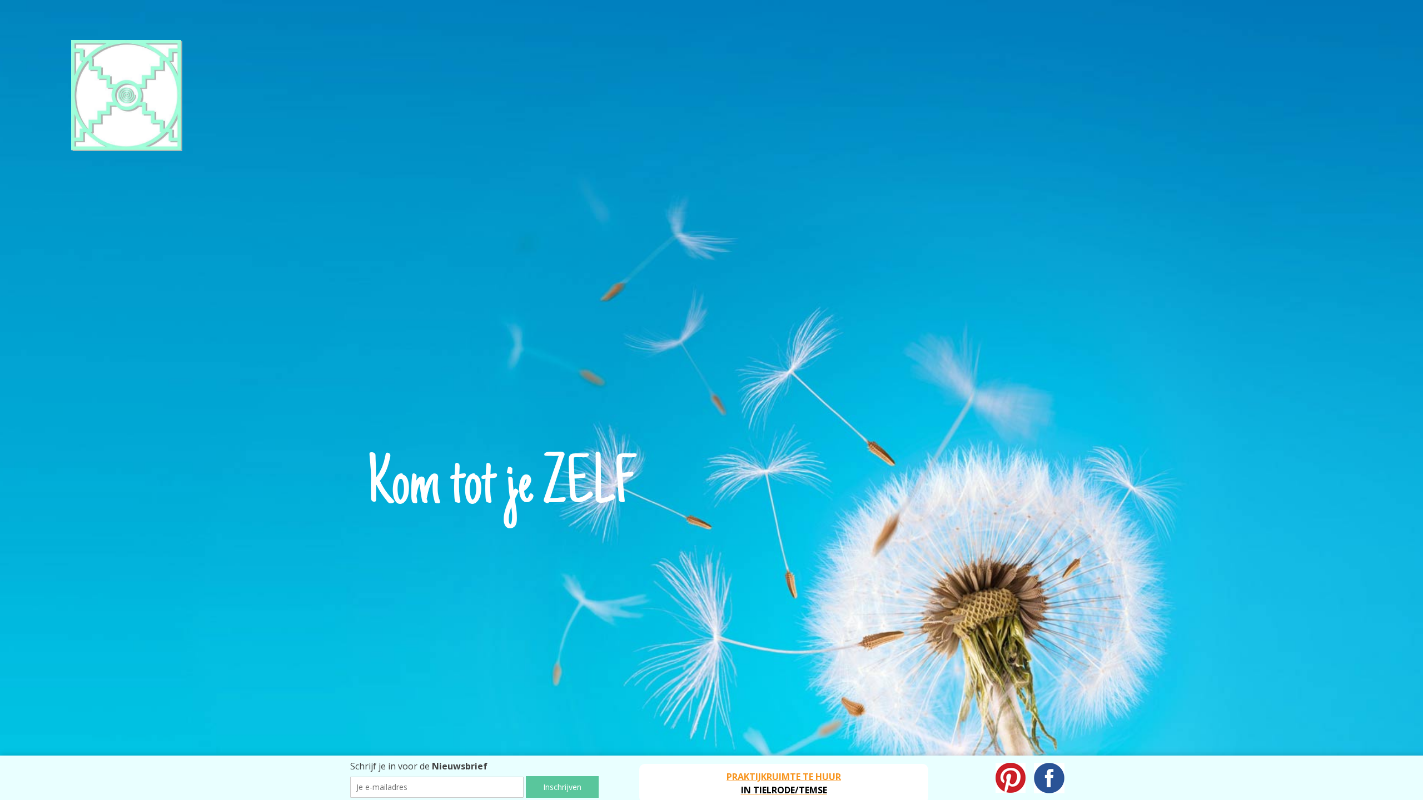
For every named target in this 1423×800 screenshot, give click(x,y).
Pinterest (1011, 778)
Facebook (1049, 778)
